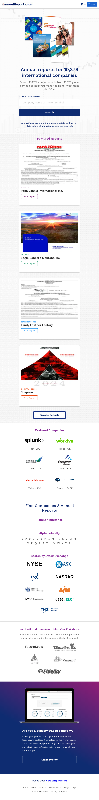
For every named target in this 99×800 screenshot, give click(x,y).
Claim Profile (49, 759)
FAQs (66, 787)
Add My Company (58, 791)
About (33, 787)
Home (25, 787)
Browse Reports (49, 414)
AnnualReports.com (56, 780)
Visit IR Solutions (40, 791)
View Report (29, 196)
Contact (42, 787)
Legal (74, 787)
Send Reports (55, 787)
